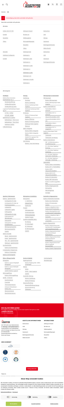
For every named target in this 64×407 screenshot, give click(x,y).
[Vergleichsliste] (52, 4)
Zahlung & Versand (48, 323)
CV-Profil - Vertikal (9, 115)
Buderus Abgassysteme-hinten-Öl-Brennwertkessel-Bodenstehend (52, 238)
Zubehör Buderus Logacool (11, 270)
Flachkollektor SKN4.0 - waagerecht (51, 124)
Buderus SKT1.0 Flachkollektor (52, 167)
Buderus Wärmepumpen (51, 100)
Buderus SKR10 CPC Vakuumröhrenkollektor (51, 174)
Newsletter (46, 335)
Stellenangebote (48, 329)
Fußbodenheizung (7, 127)
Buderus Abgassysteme (49, 223)
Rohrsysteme (48, 188)
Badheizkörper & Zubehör (9, 117)
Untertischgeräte (48, 258)
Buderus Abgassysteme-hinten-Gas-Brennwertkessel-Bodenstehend (52, 233)
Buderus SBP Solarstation (51, 179)
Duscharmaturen (9, 280)
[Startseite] (32, 4)
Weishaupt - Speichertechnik (11, 243)
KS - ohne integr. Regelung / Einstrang (52, 147)
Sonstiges (47, 192)
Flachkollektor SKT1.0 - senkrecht (50, 113)
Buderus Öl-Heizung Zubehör (32, 121)
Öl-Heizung (25, 113)
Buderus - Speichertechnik (9, 198)
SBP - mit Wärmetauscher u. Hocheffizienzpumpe (52, 143)
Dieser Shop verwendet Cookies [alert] (32, 379)
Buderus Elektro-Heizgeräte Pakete (31, 134)
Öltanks (25, 267)
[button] (2, 4)
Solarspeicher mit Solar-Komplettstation (10, 223)
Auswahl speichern (35, 403)
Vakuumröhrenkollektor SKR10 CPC (52, 120)
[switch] (8, 397)
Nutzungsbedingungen (49, 332)
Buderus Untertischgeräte (9, 254)
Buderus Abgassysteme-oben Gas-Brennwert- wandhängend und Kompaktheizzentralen (52, 227)
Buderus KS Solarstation (51, 177)
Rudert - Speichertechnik (10, 238)
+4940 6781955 (7, 311)
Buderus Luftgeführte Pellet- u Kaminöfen (52, 216)
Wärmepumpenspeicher (10, 227)
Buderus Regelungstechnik (51, 186)
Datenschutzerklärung (6, 392)
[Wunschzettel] (57, 4)
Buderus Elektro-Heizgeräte (31, 131)
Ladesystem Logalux (10, 209)
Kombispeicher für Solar (10, 201)
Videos (45, 337)
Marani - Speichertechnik (11, 236)
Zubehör (7, 231)
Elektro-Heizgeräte (27, 128)
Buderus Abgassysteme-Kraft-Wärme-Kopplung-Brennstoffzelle (52, 244)
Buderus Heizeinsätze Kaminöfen (51, 198)
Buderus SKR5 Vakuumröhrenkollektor (51, 170)
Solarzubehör (46, 162)
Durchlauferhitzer (7, 245)
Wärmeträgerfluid (49, 190)
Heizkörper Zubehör (9, 124)
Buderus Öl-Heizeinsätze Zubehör (51, 204)
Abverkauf (27, 100)
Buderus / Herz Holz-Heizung (32, 143)
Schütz (26, 269)
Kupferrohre (28, 205)
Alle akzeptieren (13, 403)
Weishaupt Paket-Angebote (31, 124)
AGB (24, 326)
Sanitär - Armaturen (7, 277)
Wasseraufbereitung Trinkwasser (30, 288)
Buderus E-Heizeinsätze (10, 252)
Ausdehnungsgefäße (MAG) (30, 219)
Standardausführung (10, 102)
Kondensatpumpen (29, 212)
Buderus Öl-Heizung (30, 280)
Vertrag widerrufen (32, 368)
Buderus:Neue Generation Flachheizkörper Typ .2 (9, 98)
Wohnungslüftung (7, 273)
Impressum (25, 332)
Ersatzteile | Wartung (28, 276)
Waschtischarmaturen (10, 293)
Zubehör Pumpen (29, 217)
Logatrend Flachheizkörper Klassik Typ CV (11, 109)
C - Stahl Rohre (28, 201)
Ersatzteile (7, 282)
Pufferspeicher (8, 212)
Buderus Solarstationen (49, 140)
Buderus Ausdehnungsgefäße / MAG (52, 182)
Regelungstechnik (27, 260)
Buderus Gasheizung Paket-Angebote (31, 105)
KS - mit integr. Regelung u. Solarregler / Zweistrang (51, 159)
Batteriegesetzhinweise (28, 335)
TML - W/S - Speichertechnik (11, 240)
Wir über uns (47, 326)
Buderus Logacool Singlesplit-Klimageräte (12, 263)
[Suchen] (6, 4)
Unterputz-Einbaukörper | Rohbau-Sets (11, 287)
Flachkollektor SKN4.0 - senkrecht (51, 109)
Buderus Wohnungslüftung (11, 275)
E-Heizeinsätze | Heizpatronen (10, 250)
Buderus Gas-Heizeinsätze (51, 201)
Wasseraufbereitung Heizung (32, 285)
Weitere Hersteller (7, 233)
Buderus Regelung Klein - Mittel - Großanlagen (33, 263)
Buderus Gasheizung (30, 102)
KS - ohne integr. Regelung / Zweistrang (52, 151)
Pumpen (25, 208)
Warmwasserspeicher (10, 229)
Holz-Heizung (26, 141)
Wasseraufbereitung (28, 283)
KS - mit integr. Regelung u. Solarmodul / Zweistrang (51, 155)
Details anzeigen (54, 403)
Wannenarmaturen (9, 291)
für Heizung (28, 221)
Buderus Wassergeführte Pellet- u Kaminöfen (53, 220)
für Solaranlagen (29, 224)
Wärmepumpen (47, 98)
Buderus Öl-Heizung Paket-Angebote (31, 116)
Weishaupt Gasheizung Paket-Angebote (32, 109)
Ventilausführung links (10, 104)
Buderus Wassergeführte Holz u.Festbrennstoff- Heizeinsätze (52, 212)
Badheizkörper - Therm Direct (12, 122)
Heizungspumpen (29, 210)
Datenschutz (26, 323)
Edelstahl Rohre (29, 203)
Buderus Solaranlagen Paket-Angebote (50, 132)
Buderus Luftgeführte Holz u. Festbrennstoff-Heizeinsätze (52, 208)
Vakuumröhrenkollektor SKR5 (52, 117)
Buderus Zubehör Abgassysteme (53, 248)
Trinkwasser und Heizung (51, 137)
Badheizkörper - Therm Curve (12, 120)
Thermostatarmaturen (10, 284)
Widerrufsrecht (26, 337)
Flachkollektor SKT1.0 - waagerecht (50, 128)
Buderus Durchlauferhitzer (11, 247)
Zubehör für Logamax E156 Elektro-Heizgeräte (31, 138)
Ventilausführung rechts (10, 106)
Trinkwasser (48, 135)
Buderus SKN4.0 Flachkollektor (52, 164)
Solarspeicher (8, 220)
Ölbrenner (27, 126)
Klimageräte (6, 260)
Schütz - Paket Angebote (31, 271)
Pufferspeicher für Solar (10, 214)
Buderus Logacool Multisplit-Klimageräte (12, 267)
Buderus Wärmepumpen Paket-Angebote (52, 103)
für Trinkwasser (29, 226)
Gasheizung (26, 98)
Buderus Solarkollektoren (49, 106)
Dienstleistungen (48, 260)
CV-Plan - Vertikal (9, 113)
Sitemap (25, 329)
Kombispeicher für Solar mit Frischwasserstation (11, 204)
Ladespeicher (8, 207)
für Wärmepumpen (29, 228)
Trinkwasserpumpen (30, 215)
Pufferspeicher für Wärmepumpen (9, 217)
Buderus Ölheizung (29, 119)
